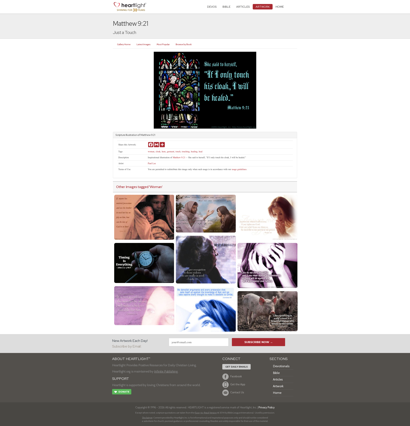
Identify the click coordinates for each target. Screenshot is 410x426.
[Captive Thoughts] (206, 308)
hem (164, 151)
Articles (243, 6)
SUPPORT (120, 378)
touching (186, 151)
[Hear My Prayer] (268, 216)
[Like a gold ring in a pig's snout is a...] (268, 310)
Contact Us (237, 392)
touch (178, 151)
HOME (279, 6)
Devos (212, 6)
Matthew (145, 135)
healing (194, 151)
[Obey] (268, 264)
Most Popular (163, 44)
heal (200, 151)
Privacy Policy (266, 407)
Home (277, 393)
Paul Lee (152, 163)
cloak (158, 151)
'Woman (155, 186)
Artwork (263, 6)
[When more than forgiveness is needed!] (206, 213)
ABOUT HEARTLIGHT (131, 358)
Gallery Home (124, 44)
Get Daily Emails (236, 366)
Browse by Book (184, 44)
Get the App (237, 384)
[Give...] (206, 259)
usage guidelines (239, 169)
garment (170, 151)
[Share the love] (144, 216)
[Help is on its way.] (144, 305)
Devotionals (281, 366)
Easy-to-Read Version (206, 412)
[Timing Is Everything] (144, 262)
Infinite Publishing (166, 371)
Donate (121, 392)
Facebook (236, 376)
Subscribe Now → (258, 342)
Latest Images (144, 44)
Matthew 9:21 (179, 157)
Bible (226, 6)
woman (151, 151)
